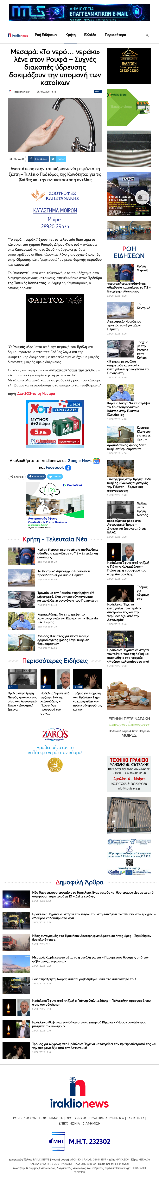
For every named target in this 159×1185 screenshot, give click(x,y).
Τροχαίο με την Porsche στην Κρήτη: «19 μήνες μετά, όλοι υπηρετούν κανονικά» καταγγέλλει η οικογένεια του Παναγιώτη (67, 596)
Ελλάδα (90, 35)
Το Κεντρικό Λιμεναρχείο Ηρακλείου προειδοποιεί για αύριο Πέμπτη (63, 573)
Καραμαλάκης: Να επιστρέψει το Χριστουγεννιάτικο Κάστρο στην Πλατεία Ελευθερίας (67, 618)
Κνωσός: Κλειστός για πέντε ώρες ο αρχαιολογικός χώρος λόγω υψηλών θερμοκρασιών (63, 640)
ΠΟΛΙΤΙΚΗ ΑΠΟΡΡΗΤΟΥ (106, 1118)
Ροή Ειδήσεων (46, 35)
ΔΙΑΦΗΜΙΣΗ (91, 1123)
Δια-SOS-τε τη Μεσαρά (36, 393)
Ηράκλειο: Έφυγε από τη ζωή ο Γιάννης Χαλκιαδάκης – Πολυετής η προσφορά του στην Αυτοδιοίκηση (128, 568)
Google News (80, 460)
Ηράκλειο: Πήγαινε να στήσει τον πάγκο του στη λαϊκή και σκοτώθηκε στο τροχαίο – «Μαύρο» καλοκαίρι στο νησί (128, 655)
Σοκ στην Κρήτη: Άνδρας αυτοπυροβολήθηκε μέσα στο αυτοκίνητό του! (84, 979)
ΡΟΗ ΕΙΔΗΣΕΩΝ (25, 1118)
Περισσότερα (115, 35)
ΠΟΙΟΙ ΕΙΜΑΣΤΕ (51, 1118)
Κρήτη (71, 35)
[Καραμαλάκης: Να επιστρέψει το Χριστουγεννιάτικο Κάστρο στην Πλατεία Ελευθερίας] (21, 621)
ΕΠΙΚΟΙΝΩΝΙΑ (69, 1123)
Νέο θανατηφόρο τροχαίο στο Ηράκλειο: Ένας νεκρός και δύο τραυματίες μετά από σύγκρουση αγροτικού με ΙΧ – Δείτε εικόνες (93, 894)
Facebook (55, 467)
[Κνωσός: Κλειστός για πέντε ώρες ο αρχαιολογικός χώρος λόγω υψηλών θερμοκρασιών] (21, 642)
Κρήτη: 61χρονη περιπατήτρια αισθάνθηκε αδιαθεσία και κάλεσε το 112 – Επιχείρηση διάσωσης (67, 553)
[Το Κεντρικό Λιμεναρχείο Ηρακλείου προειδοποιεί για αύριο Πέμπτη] (21, 578)
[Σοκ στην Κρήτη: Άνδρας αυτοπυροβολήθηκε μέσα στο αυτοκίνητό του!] (16, 985)
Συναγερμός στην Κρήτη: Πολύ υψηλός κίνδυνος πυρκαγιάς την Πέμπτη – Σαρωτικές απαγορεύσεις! (129, 484)
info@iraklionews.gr (117, 1163)
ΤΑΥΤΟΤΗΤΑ (135, 1118)
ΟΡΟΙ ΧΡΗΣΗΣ (76, 1118)
